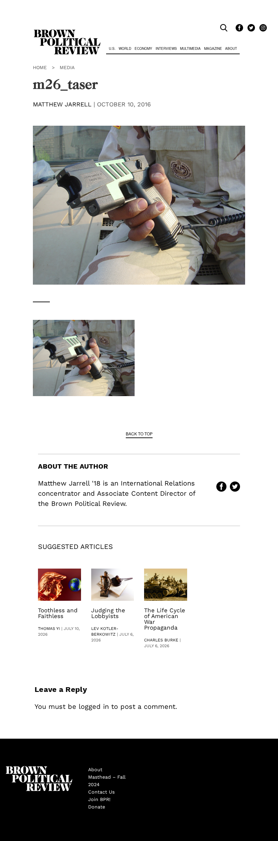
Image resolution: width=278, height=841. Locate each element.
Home (40, 67)
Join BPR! (99, 799)
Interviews (166, 48)
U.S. (112, 48)
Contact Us (101, 792)
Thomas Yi (49, 628)
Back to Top (139, 433)
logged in (94, 706)
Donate (96, 806)
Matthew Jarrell (62, 104)
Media (67, 67)
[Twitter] (250, 28)
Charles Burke (161, 640)
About (231, 48)
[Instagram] (261, 28)
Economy (143, 48)
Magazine (213, 48)
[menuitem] (112, 49)
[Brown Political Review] (67, 32)
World (125, 48)
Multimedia (190, 48)
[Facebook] (238, 28)
